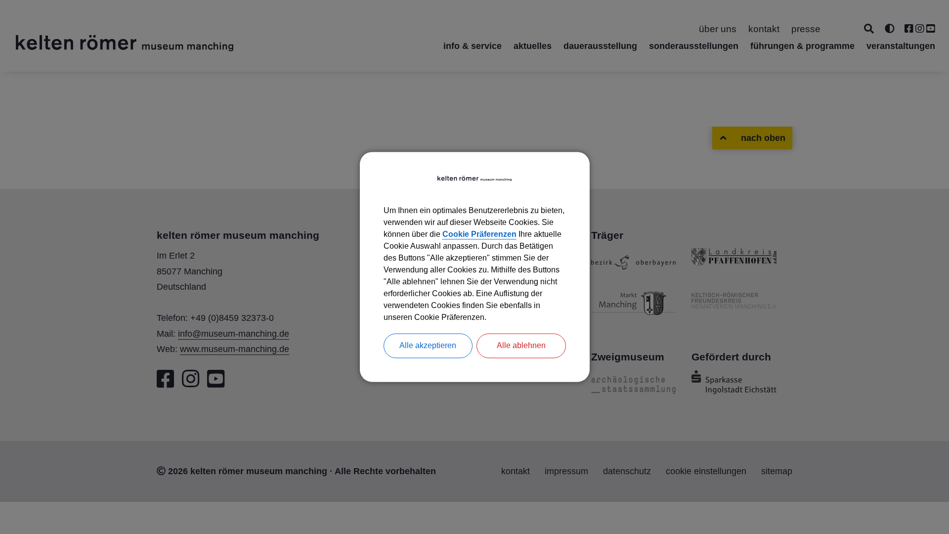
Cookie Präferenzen (479, 234)
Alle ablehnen (521, 346)
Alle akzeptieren (427, 346)
